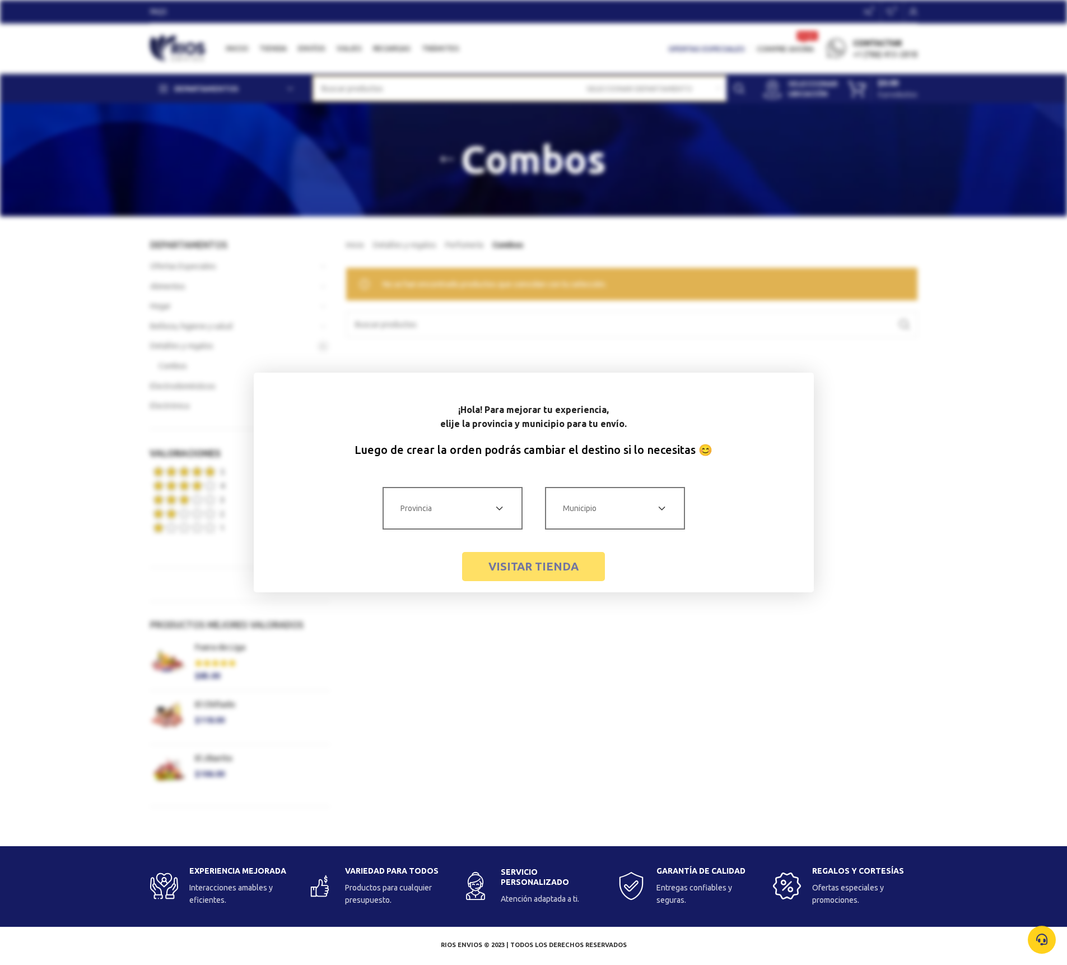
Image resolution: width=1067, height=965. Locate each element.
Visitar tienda (533, 566)
